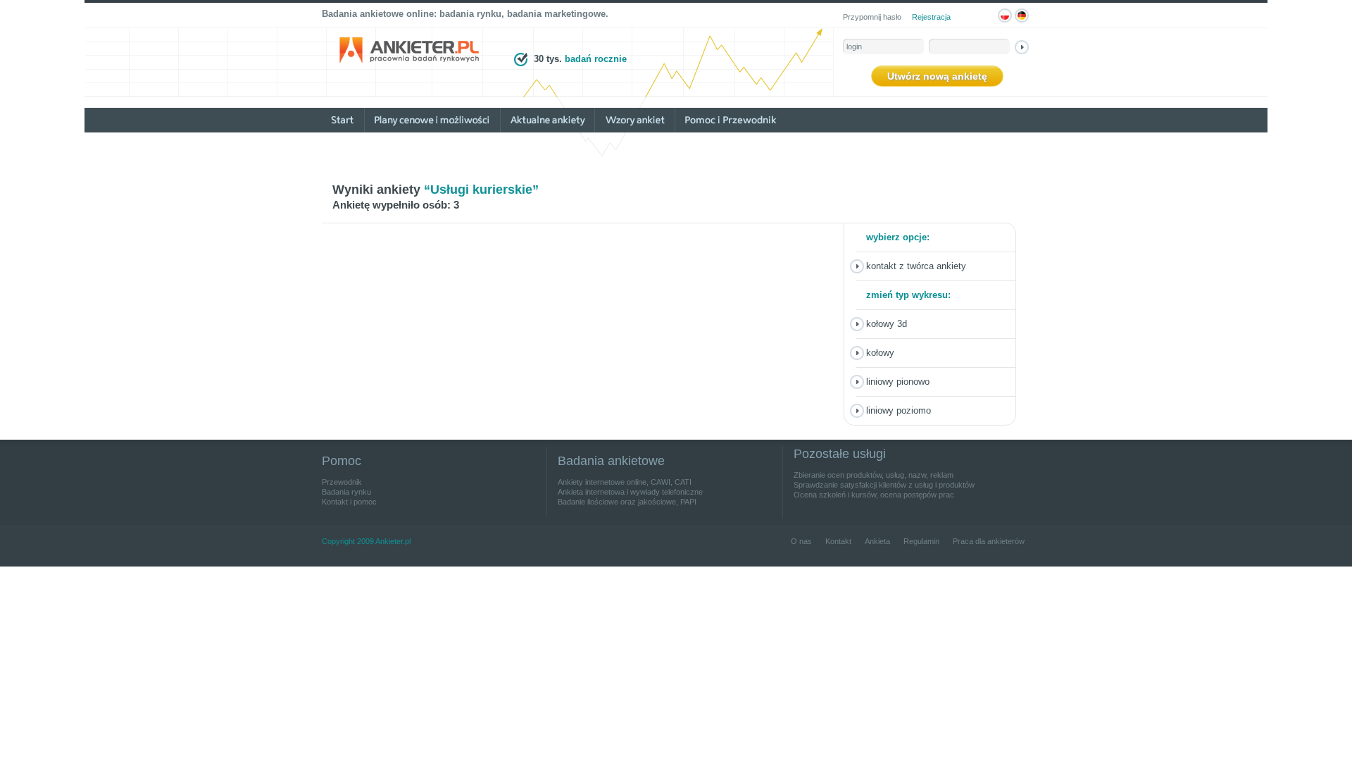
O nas (801, 541)
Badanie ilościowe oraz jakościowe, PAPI (627, 501)
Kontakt (838, 541)
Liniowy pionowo (898, 381)
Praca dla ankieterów (989, 541)
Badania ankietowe (611, 461)
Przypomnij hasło (872, 17)
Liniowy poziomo (898, 410)
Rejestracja (931, 17)
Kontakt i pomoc (349, 501)
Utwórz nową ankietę (937, 76)
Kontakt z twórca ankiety (916, 266)
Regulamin (921, 541)
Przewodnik (342, 482)
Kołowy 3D (886, 323)
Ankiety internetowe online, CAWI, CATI (624, 482)
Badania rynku (346, 492)
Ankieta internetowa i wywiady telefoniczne (630, 492)
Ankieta (877, 541)
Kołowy (880, 352)
